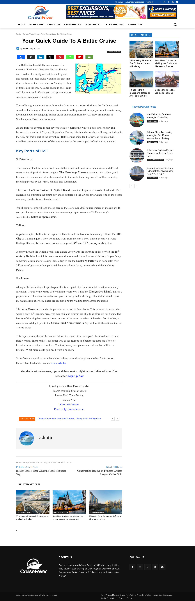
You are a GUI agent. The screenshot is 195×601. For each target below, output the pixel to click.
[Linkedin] (40, 57)
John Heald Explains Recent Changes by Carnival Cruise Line (160, 153)
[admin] (18, 48)
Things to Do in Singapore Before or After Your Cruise (139, 93)
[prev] (113, 419)
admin (25, 48)
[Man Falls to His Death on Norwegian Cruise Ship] (136, 120)
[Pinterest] (168, 2)
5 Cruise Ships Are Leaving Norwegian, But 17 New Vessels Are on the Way (159, 135)
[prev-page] (131, 186)
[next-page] (136, 186)
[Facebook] (160, 2)
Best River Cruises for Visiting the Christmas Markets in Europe (166, 63)
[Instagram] (164, 2)
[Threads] (50, 57)
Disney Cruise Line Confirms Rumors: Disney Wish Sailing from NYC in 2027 (160, 171)
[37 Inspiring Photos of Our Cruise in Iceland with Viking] (33, 502)
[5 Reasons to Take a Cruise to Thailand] (167, 79)
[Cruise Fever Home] (40, 12)
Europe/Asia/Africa (31, 34)
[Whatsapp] (69, 57)
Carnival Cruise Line (155, 160)
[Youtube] (177, 2)
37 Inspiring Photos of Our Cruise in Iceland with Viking (140, 63)
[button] (175, 24)
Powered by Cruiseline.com (69, 409)
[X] (173, 2)
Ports (18, 34)
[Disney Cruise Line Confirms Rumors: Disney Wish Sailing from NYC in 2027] (136, 173)
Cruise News (152, 121)
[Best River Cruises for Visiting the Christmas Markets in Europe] (69, 502)
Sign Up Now (76, 376)
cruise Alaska (58, 363)
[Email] (89, 57)
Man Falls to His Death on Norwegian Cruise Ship (65, 418)
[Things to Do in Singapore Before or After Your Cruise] (105, 502)
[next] (117, 419)
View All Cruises (69, 404)
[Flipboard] (79, 57)
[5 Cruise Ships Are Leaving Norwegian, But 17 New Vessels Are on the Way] (136, 137)
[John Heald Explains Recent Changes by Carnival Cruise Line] (136, 155)
